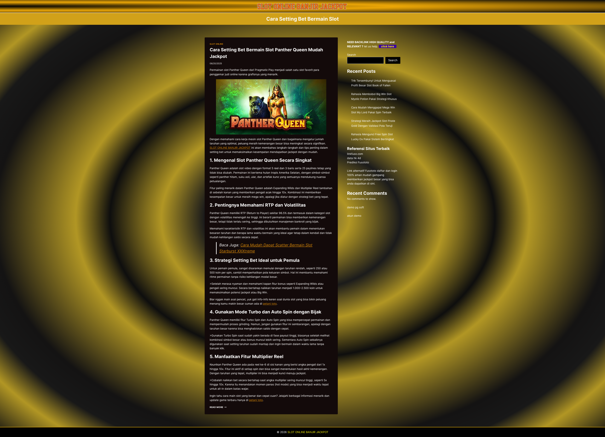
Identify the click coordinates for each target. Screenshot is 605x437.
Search (351, 54)
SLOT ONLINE (216, 44)
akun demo (354, 215)
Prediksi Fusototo (358, 162)
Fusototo (370, 170)
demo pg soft (355, 207)
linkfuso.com (355, 153)
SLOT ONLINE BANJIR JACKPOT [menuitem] (230, 147)
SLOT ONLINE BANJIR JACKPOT (308, 432)
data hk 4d (354, 158)
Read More (218, 407)
